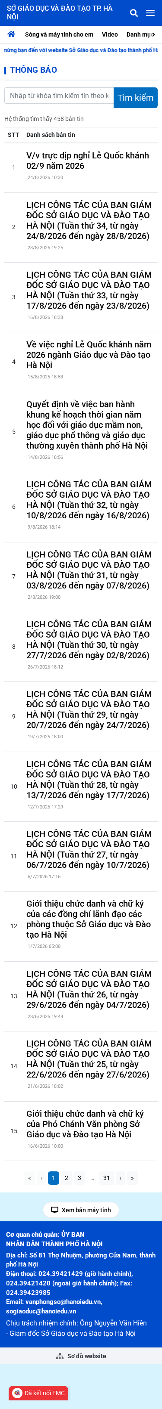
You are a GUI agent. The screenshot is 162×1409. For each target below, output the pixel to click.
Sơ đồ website (86, 1356)
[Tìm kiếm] (134, 12)
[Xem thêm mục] (154, 34)
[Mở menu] (150, 12)
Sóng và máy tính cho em (59, 34)
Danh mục (140, 34)
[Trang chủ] (13, 34)
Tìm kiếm (136, 98)
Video (110, 34)
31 (106, 1177)
